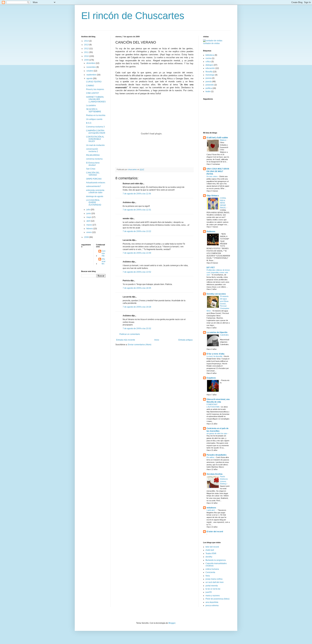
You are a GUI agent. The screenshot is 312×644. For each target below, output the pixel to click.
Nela (208, 576)
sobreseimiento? (93, 186)
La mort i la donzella (215, 356)
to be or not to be (213, 589)
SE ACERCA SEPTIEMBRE (93, 110)
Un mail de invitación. (95, 145)
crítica (208, 61)
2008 (86, 237)
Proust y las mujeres (95, 89)
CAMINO (90, 85)
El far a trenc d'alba (215, 354)
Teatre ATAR (211, 553)
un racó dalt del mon (215, 582)
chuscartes (103, 261)
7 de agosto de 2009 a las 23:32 (137, 328)
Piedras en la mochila (95, 115)
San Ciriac (90, 169)
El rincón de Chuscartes (132, 15)
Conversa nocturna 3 (95, 127)
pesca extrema (212, 605)
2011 (86, 52)
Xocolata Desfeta (214, 474)
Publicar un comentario (129, 334)
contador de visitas (211, 43)
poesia (209, 78)
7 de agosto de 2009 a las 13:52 (137, 272)
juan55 (209, 592)
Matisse (223, 140)
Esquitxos (211, 378)
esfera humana (212, 569)
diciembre (91, 63)
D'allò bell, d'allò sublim (217, 137)
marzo (89, 225)
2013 (86, 45)
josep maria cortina (214, 579)
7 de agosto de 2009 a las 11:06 (137, 194)
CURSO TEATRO (93, 82)
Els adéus (211, 457)
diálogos (209, 65)
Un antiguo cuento (94, 119)
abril (88, 221)
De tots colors (212, 176)
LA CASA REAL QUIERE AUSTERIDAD (93, 202)
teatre (208, 91)
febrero (89, 228)
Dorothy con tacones (216, 294)
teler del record (212, 547)
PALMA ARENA (93, 155)
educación (210, 68)
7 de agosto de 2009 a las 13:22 (137, 231)
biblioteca (210, 55)
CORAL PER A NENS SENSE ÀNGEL (223, 203)
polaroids (210, 85)
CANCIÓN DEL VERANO (93, 174)
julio (88, 209)
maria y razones (213, 595)
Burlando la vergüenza (216, 560)
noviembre (91, 67)
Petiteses (211, 231)
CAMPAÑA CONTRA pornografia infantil (95, 131)
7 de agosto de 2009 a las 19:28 (137, 307)
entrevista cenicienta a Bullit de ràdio (95, 191)
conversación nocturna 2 (92, 150)
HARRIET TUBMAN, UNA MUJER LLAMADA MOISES (96, 99)
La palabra (91, 105)
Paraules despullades (217, 455)
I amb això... (212, 510)
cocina (208, 58)
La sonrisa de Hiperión (217, 332)
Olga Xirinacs (213, 195)
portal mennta (212, 586)
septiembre (91, 75)
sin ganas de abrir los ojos (217, 433)
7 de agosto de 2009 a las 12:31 (137, 210)
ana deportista (212, 602)
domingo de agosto (94, 196)
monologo (210, 75)
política (209, 88)
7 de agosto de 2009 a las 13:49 (137, 253)
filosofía (209, 72)
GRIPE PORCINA (94, 179)
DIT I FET (211, 267)
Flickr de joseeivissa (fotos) (217, 599)
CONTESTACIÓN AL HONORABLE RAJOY (95, 139)
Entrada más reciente (125, 340)
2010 (86, 56)
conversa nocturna (94, 159)
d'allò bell (210, 550)
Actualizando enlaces (95, 182)
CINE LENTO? (92, 93)
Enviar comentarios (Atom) (139, 344)
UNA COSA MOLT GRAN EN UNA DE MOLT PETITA (218, 171)
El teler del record (215, 531)
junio (88, 213)
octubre (90, 71)
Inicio (156, 340)
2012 (86, 48)
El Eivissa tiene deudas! (93, 164)
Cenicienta (103, 253)
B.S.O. (89, 123)
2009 (86, 60)
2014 (86, 41)
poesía (209, 81)
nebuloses (211, 508)
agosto (89, 78)
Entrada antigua (185, 340)
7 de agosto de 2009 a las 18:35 (137, 288)
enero (89, 232)
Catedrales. (224, 335)
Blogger (172, 623)
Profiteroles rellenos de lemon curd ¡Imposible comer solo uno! (218, 272)
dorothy (209, 557)
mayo (89, 217)
